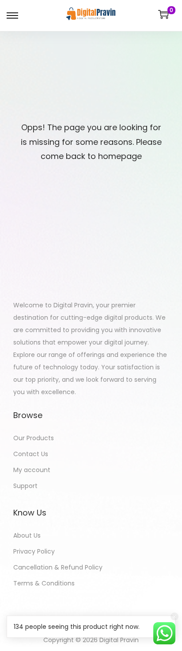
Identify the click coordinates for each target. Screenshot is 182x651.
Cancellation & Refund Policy (57, 567)
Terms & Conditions (44, 583)
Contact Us (30, 454)
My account (31, 469)
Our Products (33, 438)
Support (25, 485)
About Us (27, 535)
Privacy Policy (34, 551)
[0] (163, 14)
